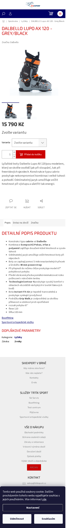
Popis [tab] (8, 222)
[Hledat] (3, 13)
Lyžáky (18, 337)
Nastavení (32, 508)
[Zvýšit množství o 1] (14, 152)
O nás (34, 382)
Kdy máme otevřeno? (34, 368)
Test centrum (34, 407)
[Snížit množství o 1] (14, 156)
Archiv (34, 467)
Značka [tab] (34, 222)
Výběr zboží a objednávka (34, 460)
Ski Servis (34, 397)
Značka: (10, 42)
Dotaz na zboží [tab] (20, 222)
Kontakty (34, 377)
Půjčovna (34, 412)
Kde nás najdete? (34, 373)
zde (44, 499)
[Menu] (60, 13)
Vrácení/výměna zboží (34, 446)
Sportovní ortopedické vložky (18, 322)
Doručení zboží (34, 451)
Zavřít (20, 194)
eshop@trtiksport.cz (36, 483)
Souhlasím (48, 519)
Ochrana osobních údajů (34, 437)
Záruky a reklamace (34, 441)
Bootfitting (7, 317)
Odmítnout (17, 519)
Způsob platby (34, 456)
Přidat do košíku (33, 154)
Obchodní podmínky (34, 432)
